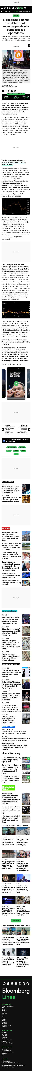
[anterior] (3, 429)
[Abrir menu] (2, 8)
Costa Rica (4, 1022)
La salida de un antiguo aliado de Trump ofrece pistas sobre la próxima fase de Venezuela (14, 747)
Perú (3, 1016)
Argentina (4, 1010)
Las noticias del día (12, 447)
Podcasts (4, 1041)
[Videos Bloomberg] (16, 753)
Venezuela (4, 1013)
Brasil (3, 1007)
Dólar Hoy (4, 1035)
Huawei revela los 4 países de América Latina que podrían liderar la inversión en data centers (11, 490)
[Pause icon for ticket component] (2, 12)
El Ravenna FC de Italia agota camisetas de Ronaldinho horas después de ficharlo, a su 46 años (23, 962)
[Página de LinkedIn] (20, 983)
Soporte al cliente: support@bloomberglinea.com (13, 1065)
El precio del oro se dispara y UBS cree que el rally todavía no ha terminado (11, 500)
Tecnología (4, 1053)
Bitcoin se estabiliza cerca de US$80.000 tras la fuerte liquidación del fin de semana (16, 342)
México (3, 1009)
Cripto (16, 15)
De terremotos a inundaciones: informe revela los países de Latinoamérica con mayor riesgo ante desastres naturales (11, 799)
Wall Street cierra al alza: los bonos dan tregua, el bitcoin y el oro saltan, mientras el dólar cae (10, 620)
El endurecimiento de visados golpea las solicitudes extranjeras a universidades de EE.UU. (10, 430)
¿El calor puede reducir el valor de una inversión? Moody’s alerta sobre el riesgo (11, 819)
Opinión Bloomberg (8, 727)
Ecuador (4, 1017)
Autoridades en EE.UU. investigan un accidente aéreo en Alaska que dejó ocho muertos (8, 889)
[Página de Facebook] (4, 983)
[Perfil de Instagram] (16, 983)
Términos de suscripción (7, 1052)
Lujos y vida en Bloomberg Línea (16, 925)
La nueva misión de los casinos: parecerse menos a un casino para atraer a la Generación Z (8, 941)
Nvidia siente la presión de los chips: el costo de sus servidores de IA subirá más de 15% (11, 697)
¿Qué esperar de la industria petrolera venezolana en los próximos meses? (8, 720)
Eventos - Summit (6, 1061)
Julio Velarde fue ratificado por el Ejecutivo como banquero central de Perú (23, 889)
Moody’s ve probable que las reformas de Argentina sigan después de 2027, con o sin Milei (8, 865)
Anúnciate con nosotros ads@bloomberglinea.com (14, 1064)
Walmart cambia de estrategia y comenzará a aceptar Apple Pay (11, 575)
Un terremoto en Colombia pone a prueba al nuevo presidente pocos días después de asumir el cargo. (11, 769)
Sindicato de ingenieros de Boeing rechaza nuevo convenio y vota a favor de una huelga (11, 546)
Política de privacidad (7, 1050)
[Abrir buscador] (25, 8)
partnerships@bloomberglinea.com (10, 1062)
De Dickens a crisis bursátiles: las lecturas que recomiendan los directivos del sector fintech (22, 430)
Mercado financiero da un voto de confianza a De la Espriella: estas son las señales (8, 842)
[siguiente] (29, 429)
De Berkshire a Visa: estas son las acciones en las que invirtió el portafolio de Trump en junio (11, 685)
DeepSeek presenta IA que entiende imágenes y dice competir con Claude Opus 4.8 (8, 911)
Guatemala (4, 1026)
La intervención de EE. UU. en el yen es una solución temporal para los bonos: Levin (11, 779)
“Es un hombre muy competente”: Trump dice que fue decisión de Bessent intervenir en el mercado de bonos (11, 566)
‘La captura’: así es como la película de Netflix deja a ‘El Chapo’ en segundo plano (22, 941)
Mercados (4, 1034)
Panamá (3, 1019)
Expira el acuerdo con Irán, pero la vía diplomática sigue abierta (11, 760)
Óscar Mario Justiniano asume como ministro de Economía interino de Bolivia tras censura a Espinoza (22, 866)
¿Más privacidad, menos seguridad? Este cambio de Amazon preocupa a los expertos (11, 673)
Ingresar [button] (29, 8)
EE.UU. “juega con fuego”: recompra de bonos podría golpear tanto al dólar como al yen (11, 632)
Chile (3, 1015)
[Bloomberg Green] (16, 788)
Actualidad (4, 1037)
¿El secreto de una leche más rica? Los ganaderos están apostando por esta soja (11, 810)
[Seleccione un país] (5, 8)
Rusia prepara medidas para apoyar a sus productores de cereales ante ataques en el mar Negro (11, 536)
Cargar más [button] (16, 921)
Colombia (4, 1012)
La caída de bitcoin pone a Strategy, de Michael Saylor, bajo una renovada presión (14, 162)
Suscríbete (4, 1049)
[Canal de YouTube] (12, 983)
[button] (29, 45)
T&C (3, 1055)
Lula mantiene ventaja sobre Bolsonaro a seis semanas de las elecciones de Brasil (11, 556)
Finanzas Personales (7, 1040)
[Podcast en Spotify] (28, 983)
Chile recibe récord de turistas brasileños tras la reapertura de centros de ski (22, 842)
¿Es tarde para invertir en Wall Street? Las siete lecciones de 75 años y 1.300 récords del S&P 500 (11, 708)
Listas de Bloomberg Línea (8, 1043)
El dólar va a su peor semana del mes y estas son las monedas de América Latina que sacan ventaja (11, 645)
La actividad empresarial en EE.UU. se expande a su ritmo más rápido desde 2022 (23, 911)
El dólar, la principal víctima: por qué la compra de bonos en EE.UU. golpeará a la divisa (11, 657)
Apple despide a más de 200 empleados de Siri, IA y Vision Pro (11, 583)
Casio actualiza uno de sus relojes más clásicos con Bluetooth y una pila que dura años (8, 961)
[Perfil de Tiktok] (24, 983)
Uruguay (4, 1020)
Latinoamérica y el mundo (8, 1006)
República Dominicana (7, 1025)
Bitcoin (8, 450)
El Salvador (4, 1023)
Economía (4, 1032)
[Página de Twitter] (8, 983)
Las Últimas (22, 447)
